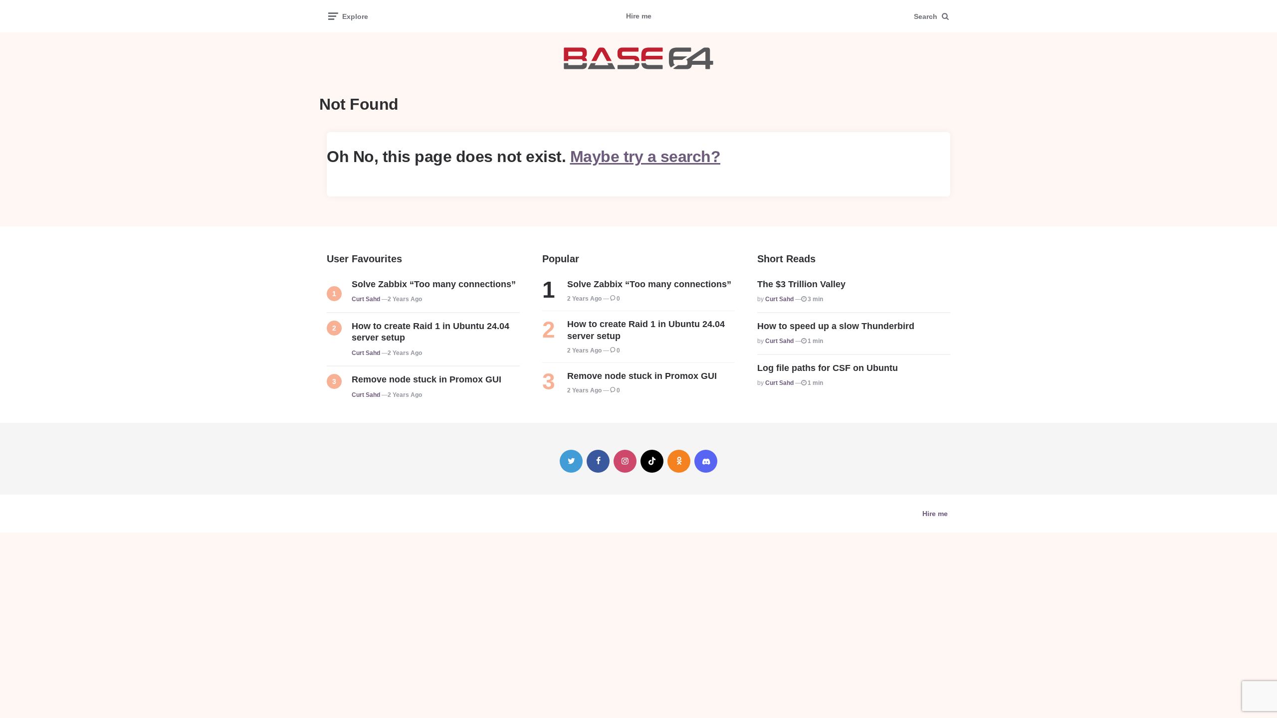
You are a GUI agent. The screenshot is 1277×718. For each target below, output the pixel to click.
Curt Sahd (366, 299)
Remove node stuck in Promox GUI (426, 379)
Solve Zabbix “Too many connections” (434, 284)
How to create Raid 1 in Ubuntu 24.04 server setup (430, 332)
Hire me (638, 16)
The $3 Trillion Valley (801, 284)
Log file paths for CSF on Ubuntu (827, 368)
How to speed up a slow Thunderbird (835, 326)
